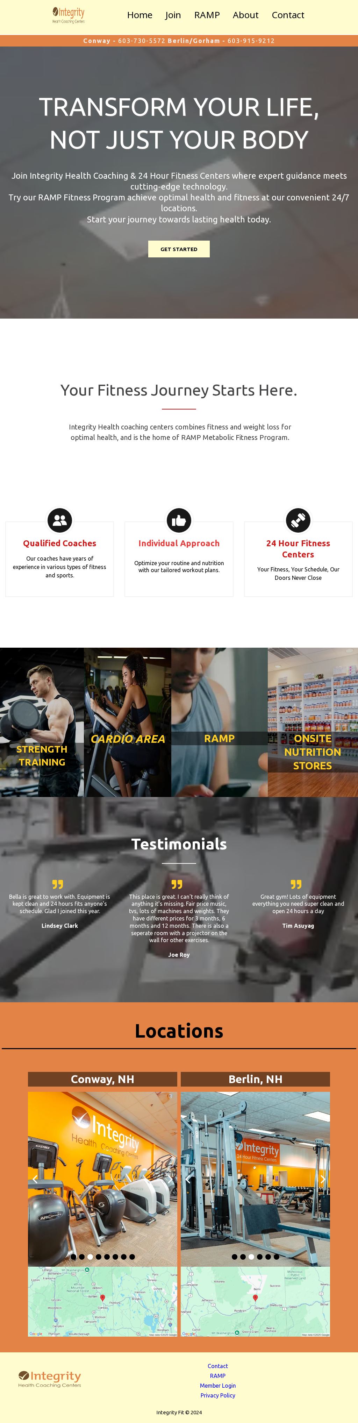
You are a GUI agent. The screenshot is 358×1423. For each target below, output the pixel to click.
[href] (102, 1302)
